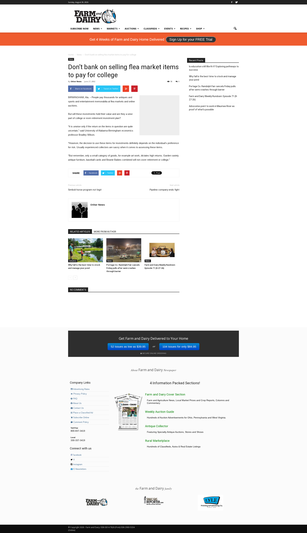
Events (168, 28)
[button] (235, 29)
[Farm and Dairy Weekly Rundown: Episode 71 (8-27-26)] (162, 250)
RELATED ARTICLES (80, 231)
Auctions (130, 28)
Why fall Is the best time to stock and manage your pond (212, 78)
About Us (77, 403)
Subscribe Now (79, 28)
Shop (199, 28)
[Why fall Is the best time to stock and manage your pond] (85, 250)
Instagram (77, 464)
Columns (72, 261)
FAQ (74, 399)
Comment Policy (81, 422)
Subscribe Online (81, 417)
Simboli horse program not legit (85, 189)
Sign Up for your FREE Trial (190, 39)
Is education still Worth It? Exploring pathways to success (214, 68)
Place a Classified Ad (82, 413)
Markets (112, 28)
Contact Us (78, 408)
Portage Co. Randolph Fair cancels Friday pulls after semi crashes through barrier (123, 268)
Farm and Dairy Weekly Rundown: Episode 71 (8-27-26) (213, 98)
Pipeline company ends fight (164, 189)
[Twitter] (236, 2)
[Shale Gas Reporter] (153, 504)
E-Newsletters (79, 469)
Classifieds (150, 28)
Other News (76, 81)
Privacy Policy (80, 394)
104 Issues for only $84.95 (179, 346)
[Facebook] (231, 2)
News (96, 28)
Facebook (77, 455)
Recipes (184, 28)
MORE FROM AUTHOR (105, 231)
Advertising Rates (81, 389)
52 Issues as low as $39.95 (128, 346)
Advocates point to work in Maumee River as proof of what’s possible (212, 108)
